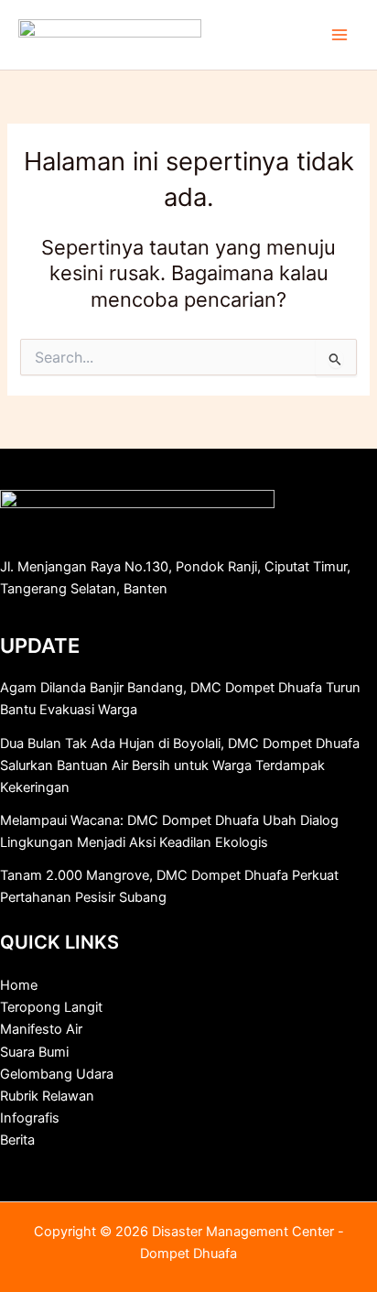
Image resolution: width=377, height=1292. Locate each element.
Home (19, 985)
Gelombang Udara (56, 1074)
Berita (17, 1140)
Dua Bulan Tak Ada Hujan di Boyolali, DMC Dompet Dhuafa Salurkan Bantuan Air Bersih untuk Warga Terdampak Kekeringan (180, 765)
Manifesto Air (41, 1029)
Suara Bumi (34, 1052)
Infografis (29, 1118)
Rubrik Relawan (47, 1096)
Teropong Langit (51, 1007)
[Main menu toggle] (339, 35)
